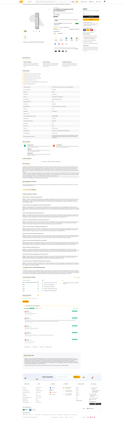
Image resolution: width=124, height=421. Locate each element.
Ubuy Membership (26, 402)
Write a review (25, 301)
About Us (24, 387)
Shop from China (59, 414)
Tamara (37, 400)
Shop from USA (25, 414)
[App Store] (92, 404)
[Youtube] (91, 417)
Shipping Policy (25, 398)
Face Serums (51, 4)
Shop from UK (31, 414)
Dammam (77, 394)
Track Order (25, 395)
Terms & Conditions (54, 417)
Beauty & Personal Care (30, 4)
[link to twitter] (39, 31)
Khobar (77, 395)
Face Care (40, 4)
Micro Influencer (25, 400)
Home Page (24, 4)
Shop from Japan (37, 414)
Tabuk (77, 398)
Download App (38, 387)
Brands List (38, 389)
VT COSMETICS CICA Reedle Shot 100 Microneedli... (62, 4)
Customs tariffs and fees (27, 397)
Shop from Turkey (67, 414)
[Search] (77, 2)
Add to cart (91, 16)
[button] (84, 1)
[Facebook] (87, 417)
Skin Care (36, 4)
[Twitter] (92, 417)
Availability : (55, 29)
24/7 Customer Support (95, 388)
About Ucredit (38, 395)
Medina (77, 392)
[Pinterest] (94, 417)
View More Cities (79, 400)
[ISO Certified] (32, 409)
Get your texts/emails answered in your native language (96, 391)
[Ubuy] (21, 1)
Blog (36, 398)
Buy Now (76, 48)
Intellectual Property (26, 392)
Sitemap (24, 394)
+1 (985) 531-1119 (93, 399)
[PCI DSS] (25, 410)
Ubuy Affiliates (38, 402)
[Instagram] (89, 417)
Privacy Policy (61, 417)
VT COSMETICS (55, 7)
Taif (76, 397)
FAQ (36, 394)
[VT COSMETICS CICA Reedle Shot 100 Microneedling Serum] (36, 20)
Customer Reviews (39, 390)
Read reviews (75, 308)
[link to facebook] (36, 31)
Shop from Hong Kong (45, 414)
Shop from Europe (74, 414)
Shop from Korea (53, 414)
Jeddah (77, 389)
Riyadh (77, 387)
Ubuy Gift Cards (39, 397)
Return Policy (38, 392)
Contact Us (25, 389)
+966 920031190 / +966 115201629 (94, 396)
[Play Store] (98, 404)
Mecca (77, 390)
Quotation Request (26, 390)
